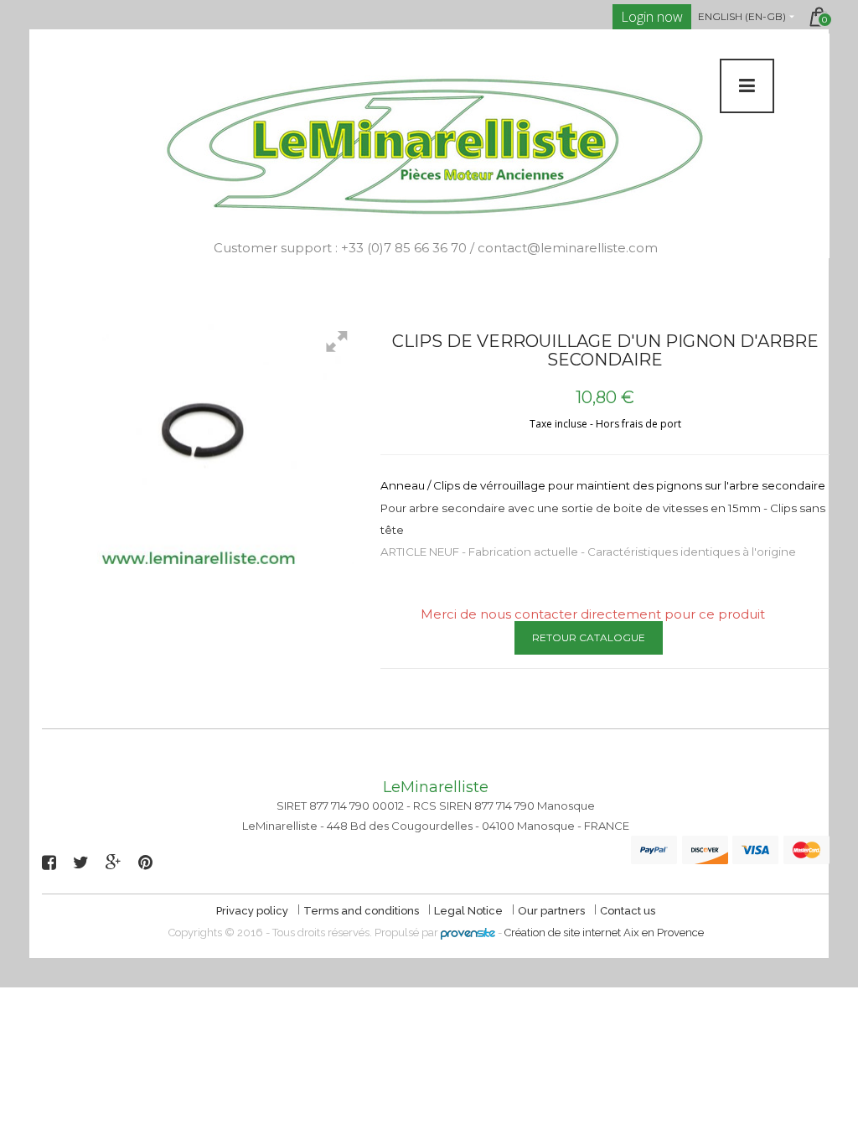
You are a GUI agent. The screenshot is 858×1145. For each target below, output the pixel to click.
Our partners (552, 910)
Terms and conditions (362, 910)
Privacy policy (253, 910)
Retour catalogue (588, 637)
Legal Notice (469, 910)
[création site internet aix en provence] (468, 932)
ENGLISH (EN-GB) (742, 16)
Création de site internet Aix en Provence (604, 932)
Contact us (627, 910)
